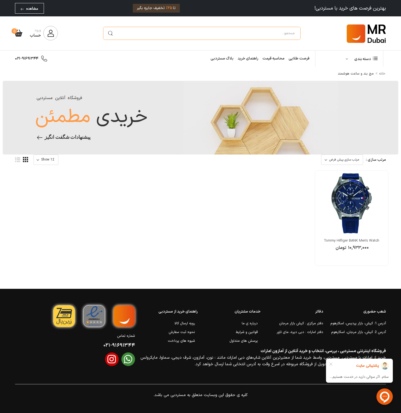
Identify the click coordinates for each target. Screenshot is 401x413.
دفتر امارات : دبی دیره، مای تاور (300, 332)
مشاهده (32, 8)
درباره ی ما (250, 323)
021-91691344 (26, 58)
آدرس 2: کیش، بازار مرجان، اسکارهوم (358, 332)
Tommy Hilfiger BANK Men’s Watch (351, 240)
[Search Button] (110, 33)
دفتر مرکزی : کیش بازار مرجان (301, 323)
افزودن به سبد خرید (351, 250)
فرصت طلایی (299, 58)
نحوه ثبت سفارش (182, 332)
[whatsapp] (128, 359)
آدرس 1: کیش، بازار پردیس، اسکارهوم (358, 323)
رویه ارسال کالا (185, 323)
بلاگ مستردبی (222, 58)
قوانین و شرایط (247, 332)
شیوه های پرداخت (181, 341)
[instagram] (112, 359)
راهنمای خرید (248, 58)
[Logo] (366, 33)
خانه (382, 73)
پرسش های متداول (243, 341)
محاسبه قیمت (273, 58)
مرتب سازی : (376, 160)
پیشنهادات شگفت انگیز (68, 137)
